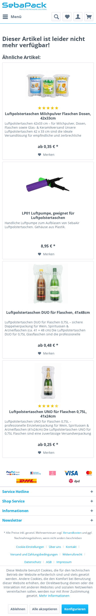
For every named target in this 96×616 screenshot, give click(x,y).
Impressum (64, 562)
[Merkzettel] (67, 16)
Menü (16, 16)
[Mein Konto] (77, 16)
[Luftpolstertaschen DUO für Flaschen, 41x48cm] (48, 283)
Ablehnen (17, 609)
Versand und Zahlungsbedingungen (34, 554)
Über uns (55, 547)
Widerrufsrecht (72, 554)
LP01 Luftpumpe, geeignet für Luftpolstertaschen (48, 215)
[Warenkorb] (88, 16)
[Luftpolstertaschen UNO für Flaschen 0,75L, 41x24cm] (48, 383)
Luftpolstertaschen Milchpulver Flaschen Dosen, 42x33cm (48, 115)
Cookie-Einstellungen (30, 547)
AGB (49, 562)
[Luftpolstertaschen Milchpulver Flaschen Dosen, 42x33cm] (48, 85)
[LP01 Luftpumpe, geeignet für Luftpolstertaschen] (48, 184)
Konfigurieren (75, 609)
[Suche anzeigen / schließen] (56, 16)
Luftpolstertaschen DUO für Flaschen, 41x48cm (48, 312)
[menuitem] (12, 16)
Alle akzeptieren (44, 609)
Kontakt (71, 547)
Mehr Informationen (54, 596)
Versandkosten (72, 533)
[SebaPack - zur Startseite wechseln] (24, 6)
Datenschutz (32, 562)
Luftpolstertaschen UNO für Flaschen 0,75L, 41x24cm (48, 413)
